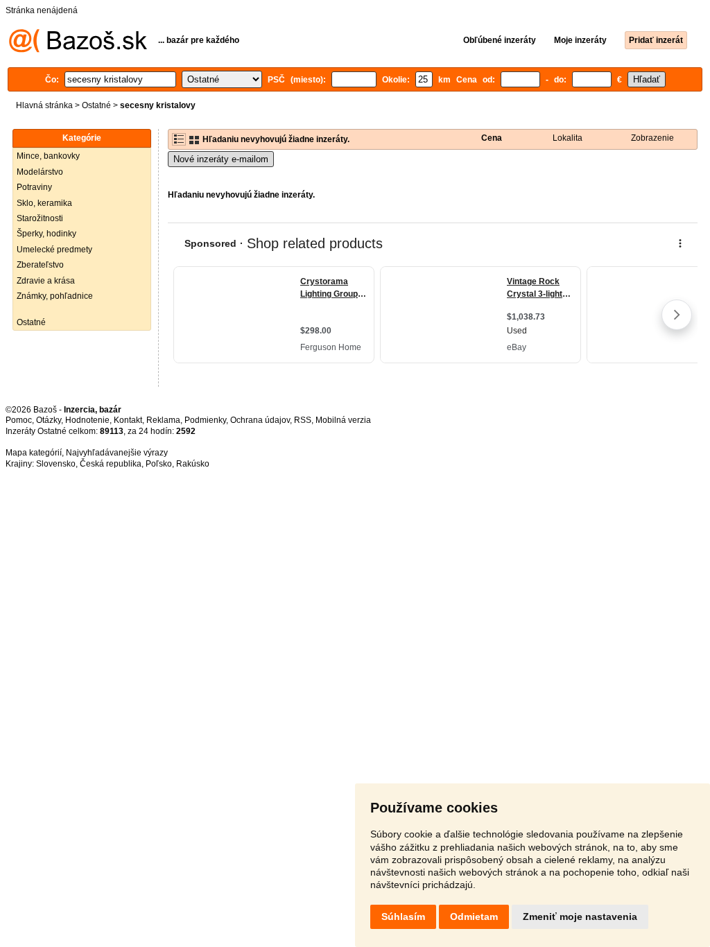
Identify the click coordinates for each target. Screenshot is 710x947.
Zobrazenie (652, 138)
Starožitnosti (40, 218)
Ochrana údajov (260, 420)
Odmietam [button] (474, 916)
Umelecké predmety (54, 249)
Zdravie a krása (46, 281)
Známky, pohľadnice (55, 296)
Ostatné (96, 105)
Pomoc (19, 420)
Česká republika (110, 464)
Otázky (48, 420)
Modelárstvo (40, 172)
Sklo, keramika (44, 203)
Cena (491, 138)
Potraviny (34, 187)
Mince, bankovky (48, 156)
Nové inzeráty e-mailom (220, 159)
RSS (302, 420)
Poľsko (159, 464)
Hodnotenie (87, 420)
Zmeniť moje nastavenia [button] (580, 916)
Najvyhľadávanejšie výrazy (117, 453)
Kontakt (128, 420)
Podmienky (205, 420)
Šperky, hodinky (46, 233)
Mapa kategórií (34, 453)
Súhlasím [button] (403, 916)
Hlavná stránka (44, 105)
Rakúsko (192, 464)
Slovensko (56, 464)
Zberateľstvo (40, 265)
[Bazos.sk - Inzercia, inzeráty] (78, 50)
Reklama (163, 420)
